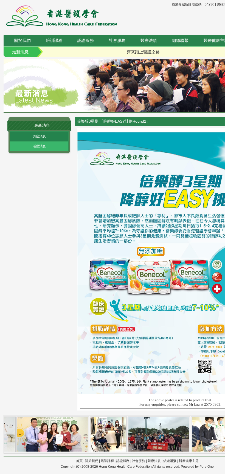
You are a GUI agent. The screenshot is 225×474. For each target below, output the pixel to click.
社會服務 (117, 40)
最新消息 (20, 52)
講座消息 (39, 136)
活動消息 (39, 146)
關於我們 (22, 40)
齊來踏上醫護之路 (143, 52)
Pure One (206, 467)
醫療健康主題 (189, 461)
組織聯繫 (180, 40)
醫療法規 (148, 40)
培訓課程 (54, 40)
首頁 (79, 461)
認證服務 (85, 40)
